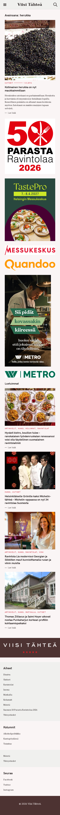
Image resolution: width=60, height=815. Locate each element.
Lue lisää (12, 113)
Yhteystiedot (9, 714)
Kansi (21, 428)
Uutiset (9, 83)
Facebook (8, 779)
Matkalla (31, 612)
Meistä (6, 704)
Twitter (7, 784)
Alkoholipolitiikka (11, 733)
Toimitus (7, 743)
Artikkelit (10, 428)
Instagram (8, 789)
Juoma (6, 689)
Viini (41, 552)
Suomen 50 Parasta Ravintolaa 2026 (20, 709)
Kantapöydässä (10, 738)
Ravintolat (43, 428)
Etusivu (6, 674)
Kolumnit (31, 428)
